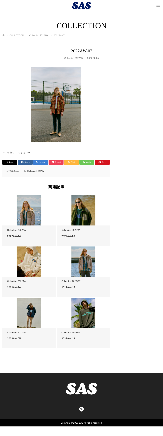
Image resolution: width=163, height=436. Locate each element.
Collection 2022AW (73, 58)
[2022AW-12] (83, 315)
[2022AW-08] (83, 212)
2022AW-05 (14, 338)
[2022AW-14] (29, 212)
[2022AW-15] (83, 263)
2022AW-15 (68, 287)
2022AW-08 (68, 236)
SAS (81, 423)
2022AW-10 (14, 287)
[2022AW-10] (29, 263)
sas (17, 171)
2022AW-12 (68, 338)
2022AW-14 (14, 236)
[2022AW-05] (29, 315)
